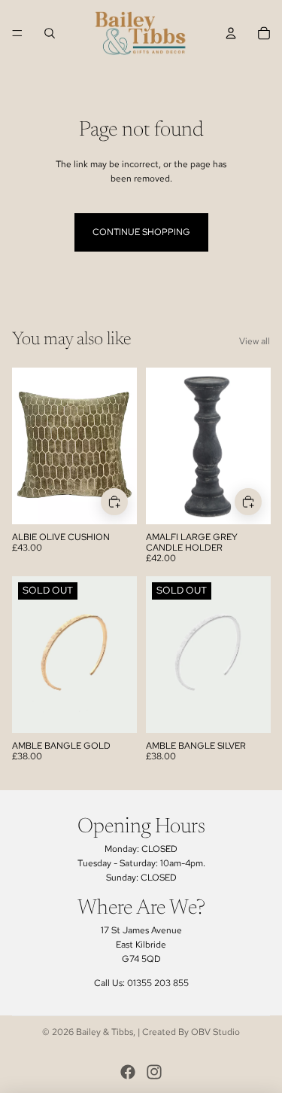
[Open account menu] (230, 33)
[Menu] (17, 33)
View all (254, 341)
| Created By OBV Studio (189, 1032)
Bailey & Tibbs (104, 1032)
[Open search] (49, 33)
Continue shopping (141, 232)
